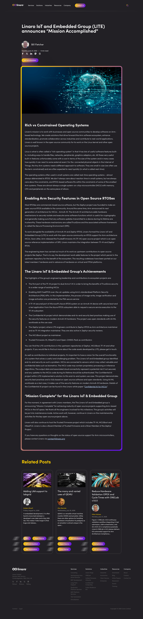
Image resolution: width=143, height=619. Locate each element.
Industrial (103, 573)
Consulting (74, 573)
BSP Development (76, 580)
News (22, 584)
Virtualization (75, 599)
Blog (29, 584)
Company (67, 5)
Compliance (98, 544)
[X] (27, 54)
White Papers (116, 578)
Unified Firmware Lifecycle (91, 579)
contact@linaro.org (56, 438)
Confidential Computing (89, 584)
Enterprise (103, 581)
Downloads (115, 573)
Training (114, 586)
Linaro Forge (89, 573)
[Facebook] (23, 54)
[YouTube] (24, 581)
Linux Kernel (64, 549)
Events (114, 583)
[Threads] (40, 54)
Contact (14, 609)
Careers (126, 575)
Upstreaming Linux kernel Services (76, 576)
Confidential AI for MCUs (96, 386)
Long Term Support (74, 584)
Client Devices (104, 578)
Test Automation (31, 549)
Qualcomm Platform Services (76, 588)
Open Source (39, 538)
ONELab (88, 575)
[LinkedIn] (31, 54)
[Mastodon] (35, 54)
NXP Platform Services (75, 593)
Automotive (103, 575)
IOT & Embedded (32, 544)
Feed (15, 584)
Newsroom (115, 581)
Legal (20, 609)
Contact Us (127, 578)
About (126, 573)
